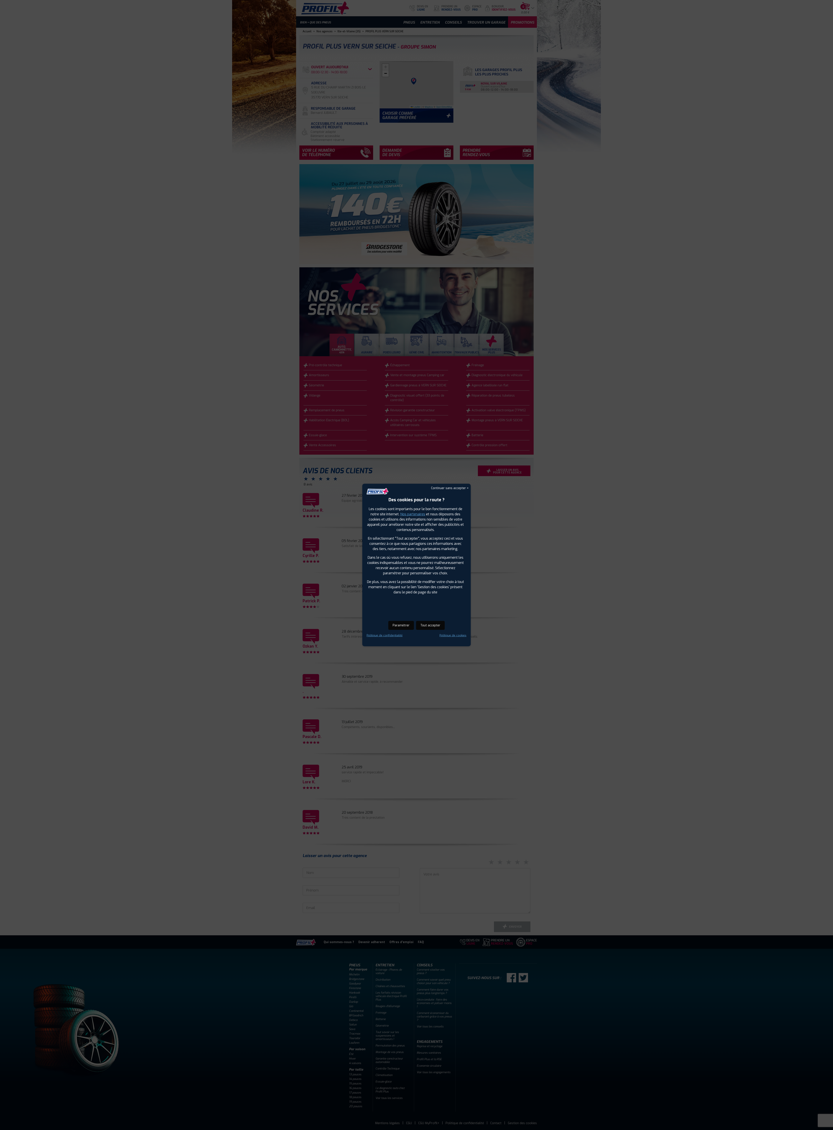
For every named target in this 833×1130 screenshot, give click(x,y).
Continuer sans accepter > (450, 488)
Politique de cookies (452, 635)
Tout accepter (430, 625)
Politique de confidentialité (385, 635)
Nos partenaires (412, 514)
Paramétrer (401, 625)
